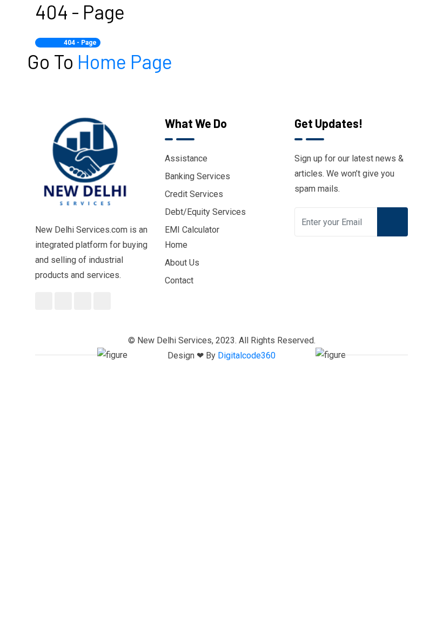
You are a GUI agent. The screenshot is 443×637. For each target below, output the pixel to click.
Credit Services (194, 194)
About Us (182, 262)
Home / (50, 42)
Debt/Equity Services (205, 212)
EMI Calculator (192, 230)
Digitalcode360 (247, 355)
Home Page (124, 61)
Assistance (186, 158)
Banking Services (197, 176)
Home (176, 245)
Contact (179, 280)
